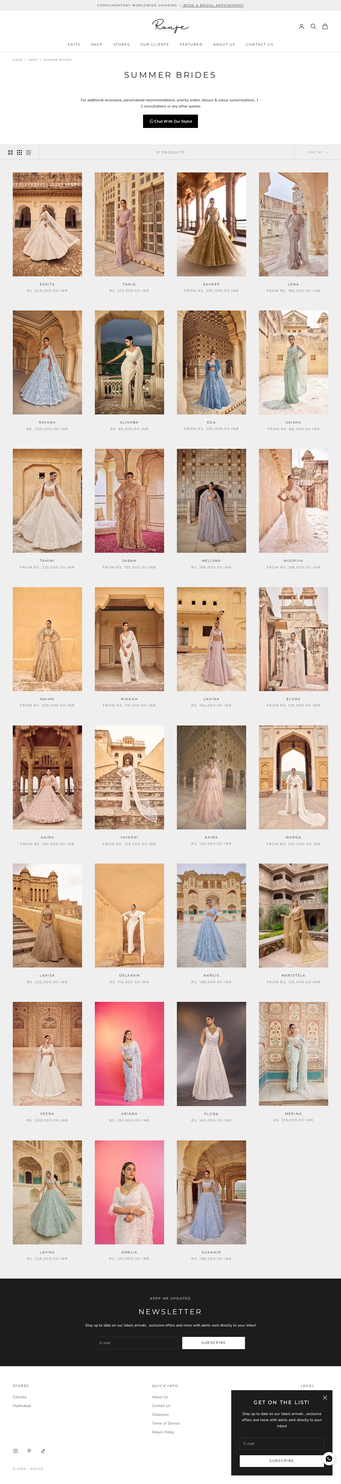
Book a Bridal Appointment (214, 5)
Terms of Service (166, 1423)
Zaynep (211, 284)
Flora (211, 1114)
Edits (74, 45)
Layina (47, 1252)
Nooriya (293, 561)
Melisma (211, 561)
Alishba (129, 422)
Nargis (212, 975)
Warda (294, 837)
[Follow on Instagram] (15, 1451)
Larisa (47, 975)
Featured (191, 45)
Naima (47, 699)
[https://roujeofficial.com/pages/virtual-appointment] (183, 5)
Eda (211, 422)
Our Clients (154, 45)
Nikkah (129, 699)
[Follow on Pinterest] (29, 1451)
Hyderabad (22, 1405)
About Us (224, 45)
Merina (293, 1114)
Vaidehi (129, 837)
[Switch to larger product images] (10, 152)
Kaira (211, 837)
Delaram (129, 975)
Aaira (47, 837)
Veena (47, 1114)
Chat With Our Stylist (173, 121)
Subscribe (281, 1460)
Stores (121, 45)
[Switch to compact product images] (28, 152)
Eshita (47, 284)
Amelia (129, 1252)
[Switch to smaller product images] (19, 152)
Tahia (129, 284)
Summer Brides (57, 60)
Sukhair (211, 1252)
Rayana (47, 422)
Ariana (129, 1114)
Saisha (294, 422)
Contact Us (259, 45)
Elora (293, 699)
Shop (97, 45)
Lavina (212, 699)
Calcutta (19, 1397)
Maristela (294, 975)
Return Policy (163, 1432)
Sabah (129, 561)
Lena (293, 284)
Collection (160, 1414)
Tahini (47, 561)
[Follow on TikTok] (43, 1451)
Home (18, 60)
